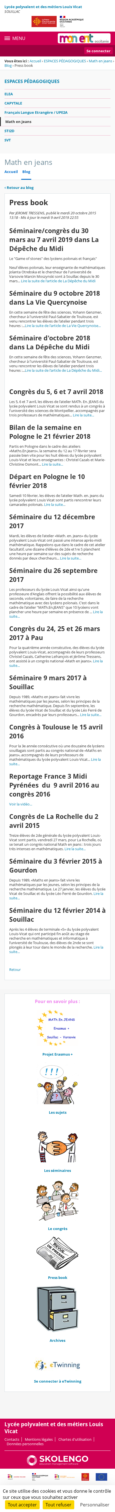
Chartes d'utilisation (75, 1439)
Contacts (11, 1439)
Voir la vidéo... (20, 804)
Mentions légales (39, 1439)
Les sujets (57, 1112)
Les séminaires (57, 1170)
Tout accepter (22, 1505)
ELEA (8, 93)
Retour (15, 969)
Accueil (35, 60)
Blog (8, 65)
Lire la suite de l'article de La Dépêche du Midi (58, 280)
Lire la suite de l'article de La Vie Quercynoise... (63, 325)
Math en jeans (100, 60)
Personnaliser (94, 1505)
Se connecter (99, 50)
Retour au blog (18, 187)
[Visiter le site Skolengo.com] (57, 1464)
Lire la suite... (83, 415)
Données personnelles (25, 1444)
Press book (57, 1277)
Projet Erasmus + (57, 1054)
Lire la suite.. (54, 504)
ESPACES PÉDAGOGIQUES (65, 60)
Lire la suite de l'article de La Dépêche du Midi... (63, 370)
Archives (57, 1340)
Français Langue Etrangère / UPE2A (36, 112)
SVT (7, 140)
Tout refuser (58, 1505)
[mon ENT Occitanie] (84, 38)
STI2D (9, 130)
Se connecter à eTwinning (57, 1381)
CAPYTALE (13, 103)
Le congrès (57, 1228)
